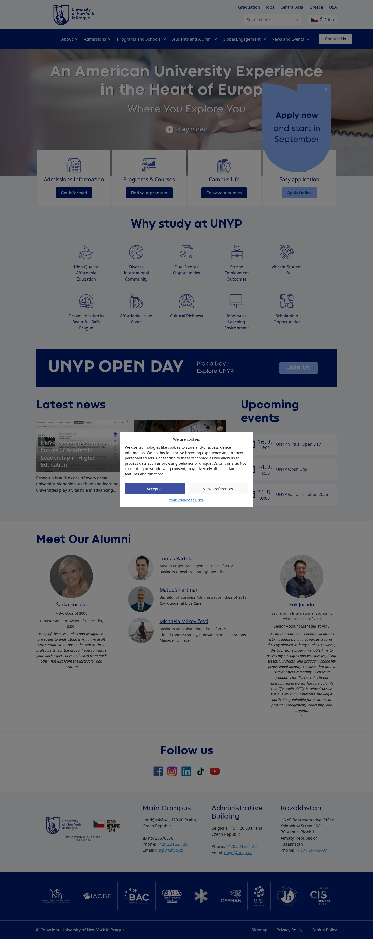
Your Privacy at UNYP (186, 499)
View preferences (218, 488)
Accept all (155, 488)
